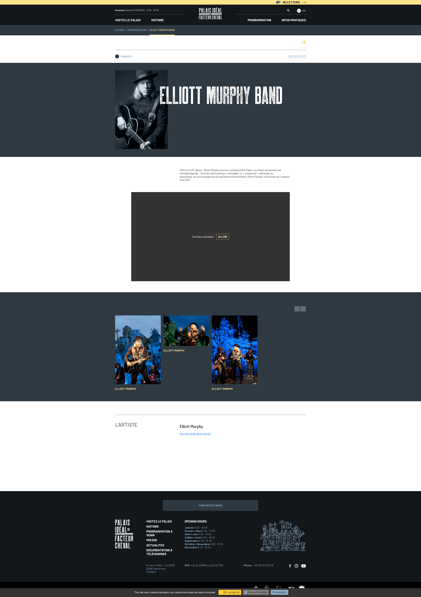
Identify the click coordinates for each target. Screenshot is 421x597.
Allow (222, 236)
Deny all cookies (257, 592)
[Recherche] (288, 10)
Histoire (157, 20)
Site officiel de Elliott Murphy (195, 433)
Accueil (119, 29)
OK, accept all (231, 592)
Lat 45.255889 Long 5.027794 (204, 565)
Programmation (259, 20)
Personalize (279, 592)
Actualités (155, 545)
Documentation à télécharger (159, 552)
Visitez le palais (128, 20)
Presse (151, 540)
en (304, 10)
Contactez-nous (210, 505)
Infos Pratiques (294, 20)
